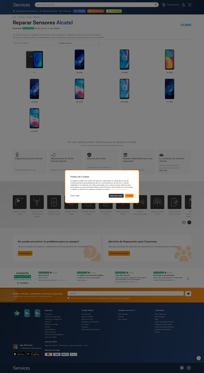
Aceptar (129, 196)
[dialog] (102, 186)
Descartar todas (116, 196)
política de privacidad (118, 189)
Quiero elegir (75, 196)
